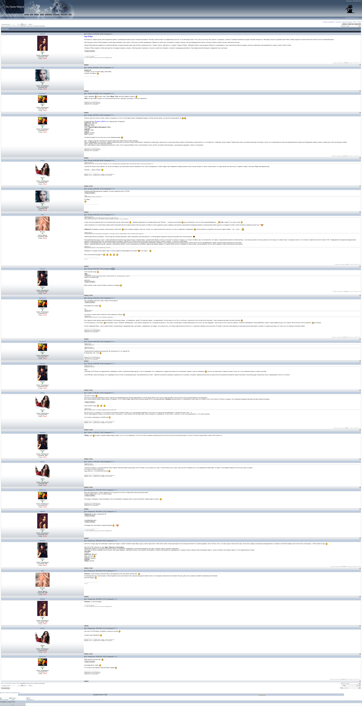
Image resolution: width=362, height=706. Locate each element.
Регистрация (64, 14)
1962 (112, 93)
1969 (113, 341)
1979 (116, 628)
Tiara (42, 67)
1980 (116, 656)
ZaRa (42, 214)
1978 (116, 599)
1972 (113, 432)
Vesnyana (42, 269)
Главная (26, 14)
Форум (41, 14)
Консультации (48, 14)
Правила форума (347, 22)
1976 (115, 540)
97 (18, 24)
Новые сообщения (329, 22)
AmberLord (42, 93)
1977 (115, 571)
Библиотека (56, 14)
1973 (113, 461)
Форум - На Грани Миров (6, 683)
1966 (113, 214)
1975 (115, 511)
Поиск (355, 22)
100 (24, 24)
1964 (113, 160)
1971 (113, 393)
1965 (113, 189)
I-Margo (42, 160)
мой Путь (86, 259)
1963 (112, 115)
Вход (70, 14)
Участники (338, 22)
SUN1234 (42, 34)
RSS (358, 17)
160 (31, 24)
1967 (113, 269)
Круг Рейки (22, 683)
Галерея (36, 14)
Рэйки (14, 683)
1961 (112, 67)
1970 (113, 363)
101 (25, 24)
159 (29, 24)
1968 (113, 298)
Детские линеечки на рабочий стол (10, 692)
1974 (115, 490)
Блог (31, 14)
